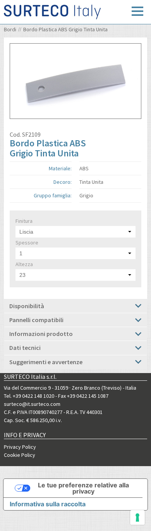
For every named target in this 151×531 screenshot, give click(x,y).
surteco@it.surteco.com (32, 403)
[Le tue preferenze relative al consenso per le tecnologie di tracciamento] (137, 517)
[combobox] (75, 232)
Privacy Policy (20, 446)
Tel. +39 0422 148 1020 (29, 395)
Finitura (24, 220)
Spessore (26, 242)
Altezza (24, 264)
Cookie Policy (19, 454)
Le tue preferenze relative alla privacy (83, 488)
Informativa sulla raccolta (48, 504)
